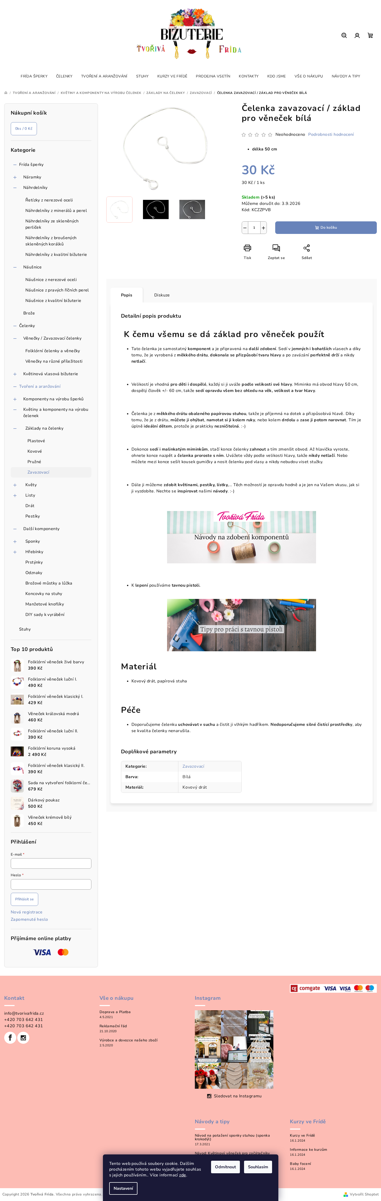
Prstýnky (34, 562)
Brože (29, 313)
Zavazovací (38, 472)
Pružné (34, 462)
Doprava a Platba (115, 1012)
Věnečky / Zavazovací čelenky (52, 338)
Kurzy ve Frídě (302, 1135)
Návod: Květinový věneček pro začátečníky (232, 1153)
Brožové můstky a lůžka (49, 583)
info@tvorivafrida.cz (24, 1013)
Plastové (36, 441)
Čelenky (27, 326)
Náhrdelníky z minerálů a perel (56, 211)
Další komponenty (41, 529)
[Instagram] (23, 1038)
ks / (23, 128)
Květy (31, 485)
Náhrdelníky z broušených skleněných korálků (51, 241)
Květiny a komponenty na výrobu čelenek (55, 413)
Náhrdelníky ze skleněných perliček (52, 224)
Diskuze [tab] (162, 295)
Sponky (32, 541)
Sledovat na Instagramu (238, 1096)
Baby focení (300, 1164)
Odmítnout (225, 1167)
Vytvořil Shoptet (364, 1194)
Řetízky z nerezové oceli (49, 200)
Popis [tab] (126, 295)
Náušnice (32, 267)
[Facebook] (10, 1038)
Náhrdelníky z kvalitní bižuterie (56, 254)
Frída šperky (31, 164)
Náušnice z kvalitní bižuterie (53, 301)
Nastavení (123, 1188)
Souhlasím (258, 1167)
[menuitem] (34, 76)
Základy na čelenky (44, 428)
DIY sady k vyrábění (45, 615)
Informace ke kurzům (308, 1150)
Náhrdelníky (35, 187)
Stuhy (25, 629)
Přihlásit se (24, 899)
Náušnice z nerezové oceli (51, 280)
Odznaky (33, 573)
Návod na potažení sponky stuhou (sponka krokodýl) (232, 1137)
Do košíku (329, 227)
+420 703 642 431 (23, 1020)
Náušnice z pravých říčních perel (57, 290)
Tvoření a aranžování (39, 386)
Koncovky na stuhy (43, 594)
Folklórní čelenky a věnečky (52, 351)
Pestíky (32, 516)
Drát (30, 506)
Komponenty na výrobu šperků (53, 399)
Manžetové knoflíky (44, 604)
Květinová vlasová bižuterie (50, 374)
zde (182, 1175)
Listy (30, 495)
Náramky (32, 177)
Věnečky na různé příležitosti (54, 361)
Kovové (34, 451)
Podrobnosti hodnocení (331, 134)
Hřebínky (34, 552)
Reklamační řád (113, 1026)
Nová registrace (26, 912)
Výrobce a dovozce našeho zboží (129, 1040)
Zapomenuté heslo (29, 919)
